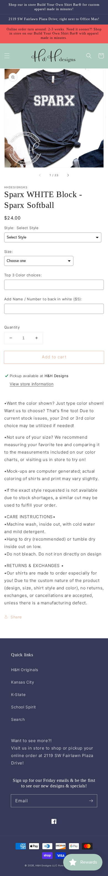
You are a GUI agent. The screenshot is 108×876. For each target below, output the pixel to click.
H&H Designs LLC (46, 865)
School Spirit (23, 707)
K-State (18, 694)
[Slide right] (68, 175)
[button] (7, 56)
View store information (31, 384)
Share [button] (16, 617)
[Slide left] (40, 175)
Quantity (12, 327)
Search (18, 719)
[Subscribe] (91, 801)
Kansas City (22, 682)
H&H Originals (24, 669)
